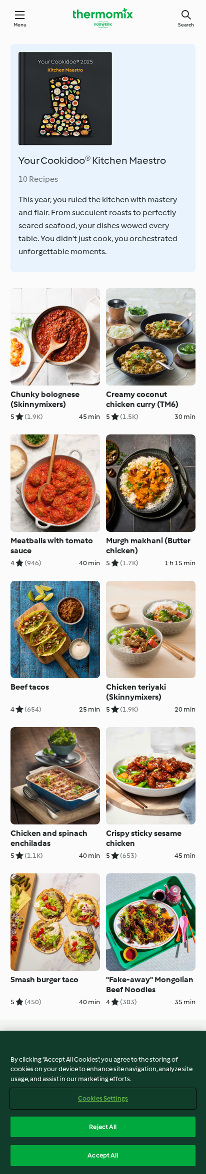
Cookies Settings (103, 1098)
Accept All (103, 1155)
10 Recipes (38, 179)
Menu (20, 24)
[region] (103, 1102)
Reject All (102, 1127)
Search (186, 24)
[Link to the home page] (103, 18)
